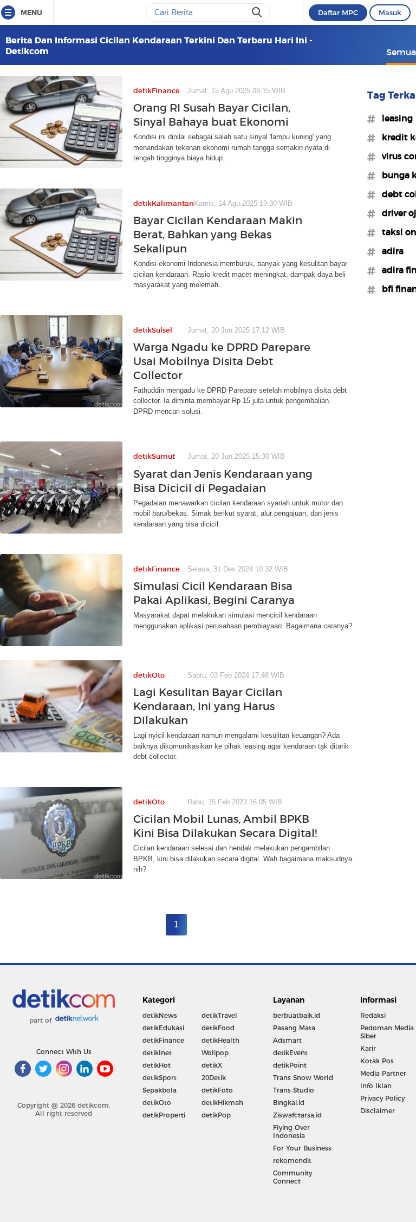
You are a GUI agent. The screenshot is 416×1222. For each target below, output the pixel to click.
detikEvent (290, 1053)
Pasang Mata (294, 1028)
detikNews (159, 1015)
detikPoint (290, 1065)
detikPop (216, 1115)
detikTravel (219, 1015)
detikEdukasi (163, 1028)
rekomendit (292, 1160)
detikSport (159, 1078)
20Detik (214, 1078)
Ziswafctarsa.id (297, 1115)
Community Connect (292, 1177)
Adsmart (287, 1040)
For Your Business (302, 1148)
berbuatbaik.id (296, 1015)
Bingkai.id (288, 1102)
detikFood (218, 1028)
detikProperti (163, 1115)
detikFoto (217, 1090)
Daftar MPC (338, 12)
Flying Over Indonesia (291, 1131)
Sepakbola (159, 1090)
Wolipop (215, 1053)
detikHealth (220, 1040)
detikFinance (163, 1040)
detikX (212, 1065)
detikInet (157, 1053)
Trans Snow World (303, 1078)
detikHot (156, 1065)
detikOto (156, 1102)
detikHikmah (222, 1102)
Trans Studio (293, 1090)
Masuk (390, 12)
